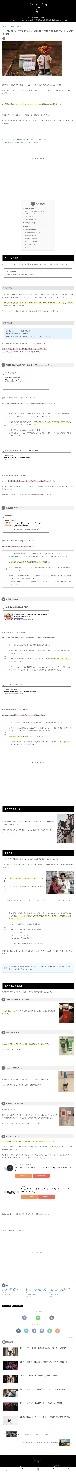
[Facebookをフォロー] (34, 1330)
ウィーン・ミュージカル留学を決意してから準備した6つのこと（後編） (59, 1290)
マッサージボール (31, 244)
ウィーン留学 (7, 1306)
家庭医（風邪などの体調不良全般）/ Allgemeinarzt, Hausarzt (36, 212)
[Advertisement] (38, 173)
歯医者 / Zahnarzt (31, 219)
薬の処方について (30, 223)
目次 (37, 204)
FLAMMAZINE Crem (31, 241)
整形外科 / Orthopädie (32, 217)
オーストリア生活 (18, 1306)
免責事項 (56, 1466)
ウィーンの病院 (29, 208)
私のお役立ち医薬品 (30, 229)
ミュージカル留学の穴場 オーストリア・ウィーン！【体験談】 (20, 142)
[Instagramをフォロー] (42, 1330)
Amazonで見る (24, 1175)
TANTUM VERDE (31, 235)
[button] (70, 674)
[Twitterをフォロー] (26, 1330)
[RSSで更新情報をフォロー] (57, 1330)
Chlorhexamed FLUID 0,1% (33, 232)
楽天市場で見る (41, 1175)
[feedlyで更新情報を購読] (49, 1330)
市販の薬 (27, 226)
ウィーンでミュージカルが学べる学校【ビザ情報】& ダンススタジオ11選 (36, 1290)
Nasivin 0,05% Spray (32, 238)
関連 (27, 247)
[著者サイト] (18, 1330)
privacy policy (20, 1466)
